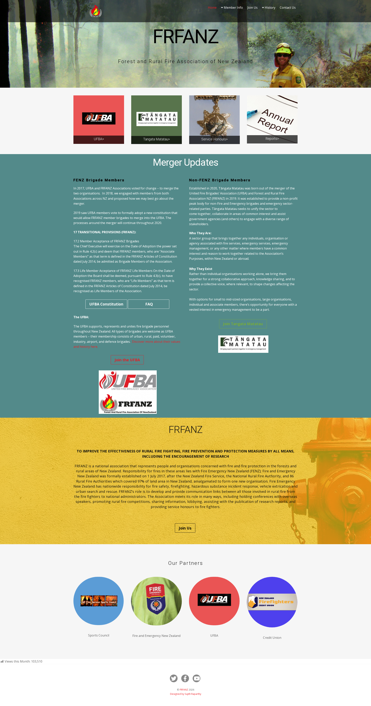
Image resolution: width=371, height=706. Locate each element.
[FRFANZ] (95, 16)
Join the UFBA (127, 359)
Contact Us (288, 7)
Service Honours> (214, 139)
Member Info (233, 7)
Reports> (272, 139)
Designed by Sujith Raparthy (185, 694)
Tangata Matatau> (156, 139)
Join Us (252, 7)
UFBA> (99, 139)
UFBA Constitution (106, 304)
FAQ (148, 304)
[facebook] (185, 678)
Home (212, 7)
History (269, 7)
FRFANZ (184, 689)
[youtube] (197, 678)
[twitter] (174, 678)
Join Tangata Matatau (243, 323)
